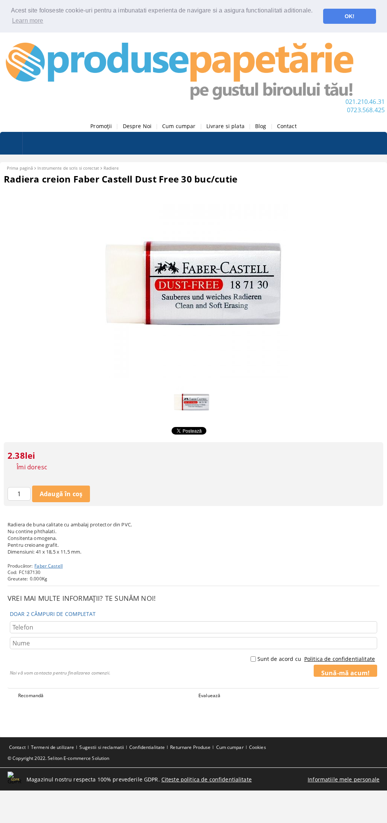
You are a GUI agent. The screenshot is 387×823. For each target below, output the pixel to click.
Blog (260, 126)
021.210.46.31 (365, 101)
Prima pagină (20, 168)
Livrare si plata (225, 126)
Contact (287, 126)
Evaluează (209, 695)
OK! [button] (349, 16)
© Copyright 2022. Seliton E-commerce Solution (58, 758)
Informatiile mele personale (343, 779)
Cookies (257, 747)
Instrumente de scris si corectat (68, 168)
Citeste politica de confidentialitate (206, 779)
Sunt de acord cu (316, 658)
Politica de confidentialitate (339, 658)
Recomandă (30, 695)
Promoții (101, 126)
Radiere (111, 168)
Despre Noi (137, 126)
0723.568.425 (366, 110)
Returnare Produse (190, 747)
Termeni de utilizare (52, 747)
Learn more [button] (27, 20)
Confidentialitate (147, 747)
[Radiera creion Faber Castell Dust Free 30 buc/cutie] (193, 375)
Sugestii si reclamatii (101, 747)
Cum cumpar (178, 126)
